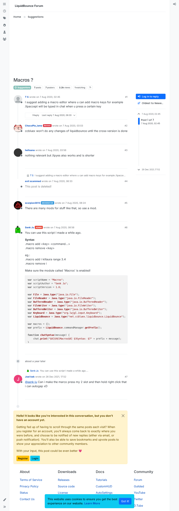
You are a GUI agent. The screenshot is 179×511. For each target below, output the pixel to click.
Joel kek (30, 376)
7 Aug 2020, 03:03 (73, 125)
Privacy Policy (29, 486)
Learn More (92, 503)
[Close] (123, 416)
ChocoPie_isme (33, 125)
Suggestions (23, 87)
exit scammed (33, 181)
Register (23, 458)
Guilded (139, 486)
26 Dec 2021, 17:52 (56, 376)
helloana (30, 150)
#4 (126, 181)
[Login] (174, 4)
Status (24, 492)
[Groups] (4, 39)
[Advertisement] (93, 48)
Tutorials (101, 480)
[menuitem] (174, 4)
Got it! (125, 501)
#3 (126, 150)
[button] (4, 500)
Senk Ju (29, 227)
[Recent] (4, 11)
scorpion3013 (32, 202)
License (63, 492)
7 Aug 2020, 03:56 (56, 150)
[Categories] (4, 4)
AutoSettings (104, 492)
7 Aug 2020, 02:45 (50, 96)
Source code (66, 486)
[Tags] (4, 18)
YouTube (139, 492)
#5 (126, 202)
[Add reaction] (111, 115)
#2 (126, 125)
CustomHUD (104, 486)
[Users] (4, 32)
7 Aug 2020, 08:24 (75, 202)
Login (35, 458)
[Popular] (4, 25)
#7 (126, 376)
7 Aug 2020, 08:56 (64, 227)
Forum (138, 480)
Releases (63, 480)
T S (27, 96)
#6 (126, 227)
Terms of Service (31, 480)
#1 (126, 96)
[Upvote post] (118, 115)
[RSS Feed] (90, 88)
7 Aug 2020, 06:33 (62, 181)
